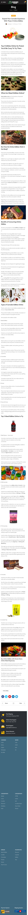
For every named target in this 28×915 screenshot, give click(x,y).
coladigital (9, 24)
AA (15, 749)
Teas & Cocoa (4, 864)
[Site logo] (13, 2)
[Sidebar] (2, 276)
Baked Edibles (4, 852)
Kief (16, 801)
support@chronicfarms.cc (11, 727)
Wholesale (3, 749)
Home (11, 10)
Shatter (16, 808)
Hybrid (2, 747)
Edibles (15, 10)
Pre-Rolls (3, 752)
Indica (2, 742)
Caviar (2, 798)
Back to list (13, 703)
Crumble (3, 801)
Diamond (3, 803)
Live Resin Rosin (18, 803)
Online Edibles (5, 690)
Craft (16, 742)
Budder (2, 796)
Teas (16, 859)
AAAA (16, 745)
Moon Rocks (17, 806)
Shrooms (17, 852)
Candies (3, 854)
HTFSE (16, 796)
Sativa (2, 745)
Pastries (2, 859)
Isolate (16, 798)
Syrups (2, 862)
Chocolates (3, 857)
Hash (2, 808)
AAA (16, 747)
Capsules (17, 854)
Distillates (3, 806)
